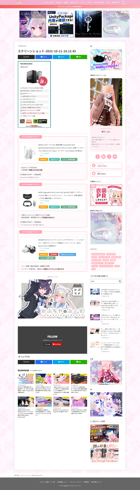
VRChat (58, 2)
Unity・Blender (99, 2)
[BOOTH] (103, 156)
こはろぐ (65, 485)
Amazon (43, 159)
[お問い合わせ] (115, 156)
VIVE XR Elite (96, 260)
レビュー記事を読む (69, 159)
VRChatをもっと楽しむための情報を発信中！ (70, 6)
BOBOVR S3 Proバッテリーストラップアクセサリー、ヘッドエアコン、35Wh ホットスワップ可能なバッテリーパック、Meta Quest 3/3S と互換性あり (61, 243)
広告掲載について (62, 482)
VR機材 (66, 2)
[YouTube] (57, 344)
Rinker (46, 153)
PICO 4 (94, 257)
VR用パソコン (74, 2)
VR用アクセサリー (97, 263)
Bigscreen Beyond (98, 254)
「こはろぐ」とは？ (48, 2)
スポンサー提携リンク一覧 (47, 482)
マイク (83, 2)
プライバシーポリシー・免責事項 (79, 482)
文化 (108, 2)
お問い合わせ (116, 2)
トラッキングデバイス (106, 266)
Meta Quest (111, 254)
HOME (17, 475)
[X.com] (47, 344)
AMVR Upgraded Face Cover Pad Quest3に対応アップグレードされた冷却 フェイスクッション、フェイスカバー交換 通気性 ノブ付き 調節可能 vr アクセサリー (60, 195)
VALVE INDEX (116, 257)
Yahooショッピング (67, 254)
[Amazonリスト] (98, 156)
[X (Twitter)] (109, 156)
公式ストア (54, 159)
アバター (89, 2)
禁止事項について (96, 482)
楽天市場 (54, 254)
